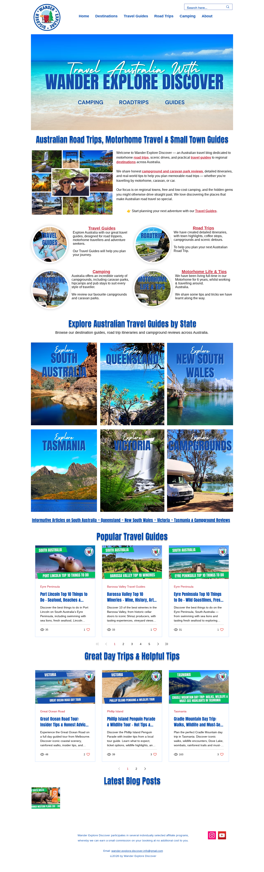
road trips (141, 157)
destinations (126, 162)
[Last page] (166, 644)
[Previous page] (106, 644)
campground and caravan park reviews (172, 171)
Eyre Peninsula (50, 586)
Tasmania (180, 711)
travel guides (201, 157)
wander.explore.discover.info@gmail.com (137, 850)
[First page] (97, 644)
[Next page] (158, 644)
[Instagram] (212, 835)
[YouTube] (222, 835)
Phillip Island (115, 711)
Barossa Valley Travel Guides (126, 586)
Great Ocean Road (52, 711)
